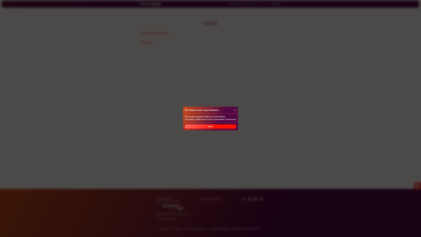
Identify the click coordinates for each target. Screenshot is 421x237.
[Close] (235, 110)
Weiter (210, 126)
